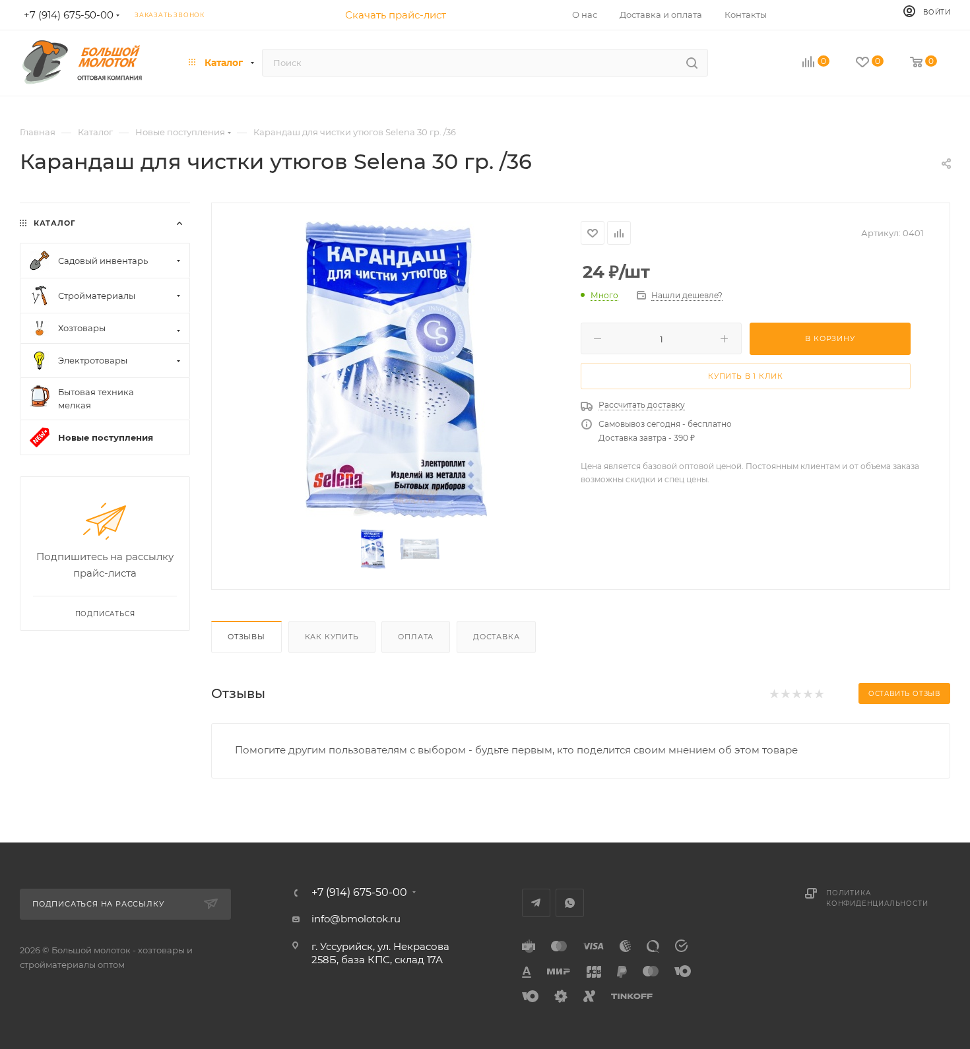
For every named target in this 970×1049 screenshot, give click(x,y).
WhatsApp (570, 903)
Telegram (536, 903)
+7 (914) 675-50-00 (359, 892)
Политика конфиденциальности (877, 898)
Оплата (416, 636)
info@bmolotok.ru (356, 918)
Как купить (332, 636)
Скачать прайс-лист (395, 15)
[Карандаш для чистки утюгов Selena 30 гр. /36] (396, 369)
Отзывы (246, 636)
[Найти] (692, 63)
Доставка (496, 636)
